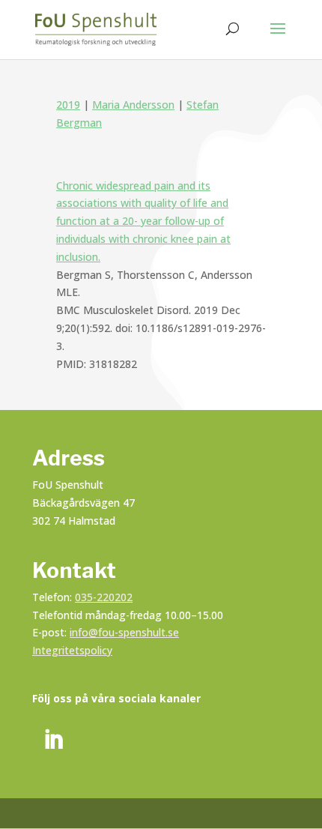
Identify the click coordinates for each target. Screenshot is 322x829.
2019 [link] (68, 104)
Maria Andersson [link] (133, 104)
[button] (278, 38)
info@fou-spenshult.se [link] (124, 632)
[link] (96, 28)
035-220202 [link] (104, 597)
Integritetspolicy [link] (72, 650)
